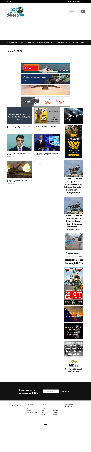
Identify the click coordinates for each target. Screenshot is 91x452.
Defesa (47, 42)
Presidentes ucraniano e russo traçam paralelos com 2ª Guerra (19, 180)
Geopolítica (35, 42)
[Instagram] (13, 1)
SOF (25, 42)
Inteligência (61, 42)
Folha (35, 162)
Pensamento (68, 42)
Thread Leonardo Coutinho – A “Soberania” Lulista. (45, 126)
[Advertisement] (45, 27)
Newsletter (75, 42)
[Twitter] (10, 1)
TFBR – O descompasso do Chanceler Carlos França (18, 153)
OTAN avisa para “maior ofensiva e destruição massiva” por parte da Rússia (46, 153)
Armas (29, 42)
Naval (22, 42)
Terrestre (11, 42)
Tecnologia (53, 42)
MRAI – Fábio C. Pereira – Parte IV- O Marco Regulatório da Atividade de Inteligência (18, 126)
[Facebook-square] (7, 1)
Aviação (17, 42)
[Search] (83, 11)
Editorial (82, 42)
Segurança (42, 42)
